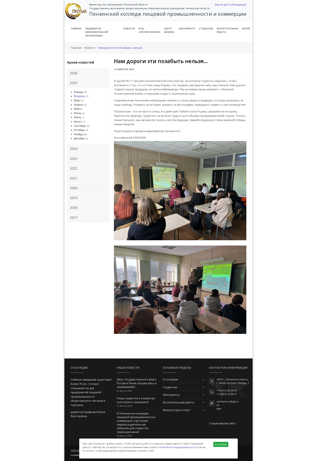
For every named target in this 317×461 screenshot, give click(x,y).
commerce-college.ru (227, 401)
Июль (77, 117)
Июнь (78, 113)
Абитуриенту (187, 28)
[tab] (88, 73)
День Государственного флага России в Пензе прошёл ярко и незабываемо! (137, 383)
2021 (73, 178)
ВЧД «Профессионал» (149, 30)
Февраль (79, 96)
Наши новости (128, 368)
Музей (246, 28)
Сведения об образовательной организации (96, 32)
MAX (218, 408)
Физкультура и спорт (176, 410)
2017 (73, 217)
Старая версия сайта (222, 423)
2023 (73, 158)
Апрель (78, 104)
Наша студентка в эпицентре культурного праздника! (136, 400)
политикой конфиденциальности (178, 447)
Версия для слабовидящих (231, 4)
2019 (73, 198)
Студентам (206, 28)
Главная (76, 28)
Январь (79, 92)
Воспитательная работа (227, 30)
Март (77, 100)
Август (78, 121)
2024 (73, 148)
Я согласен (221, 444)
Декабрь (79, 138)
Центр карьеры (169, 30)
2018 (73, 207)
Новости (129, 28)
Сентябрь (80, 126)
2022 (73, 168)
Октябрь (79, 130)
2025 (73, 83)
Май (76, 109)
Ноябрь (79, 134)
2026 (73, 73)
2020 (73, 188)
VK (217, 405)
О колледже (170, 379)
